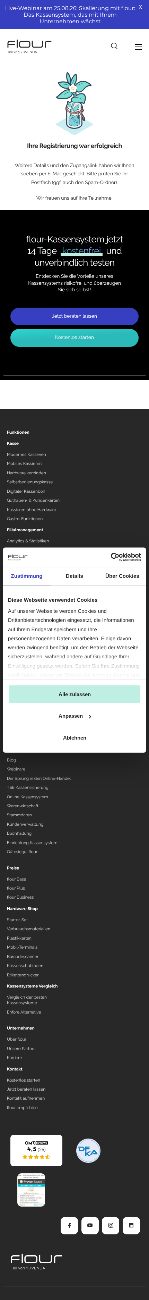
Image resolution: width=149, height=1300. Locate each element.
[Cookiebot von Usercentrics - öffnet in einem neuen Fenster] (110, 557)
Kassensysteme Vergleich (32, 986)
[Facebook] (69, 1225)
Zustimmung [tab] (27, 576)
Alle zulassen (75, 694)
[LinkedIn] (131, 1225)
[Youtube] (90, 1225)
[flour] (36, 1150)
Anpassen (71, 716)
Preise (13, 868)
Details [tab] (74, 576)
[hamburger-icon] (138, 47)
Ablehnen (74, 737)
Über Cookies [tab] (122, 576)
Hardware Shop (22, 908)
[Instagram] (110, 1225)
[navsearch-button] (114, 46)
